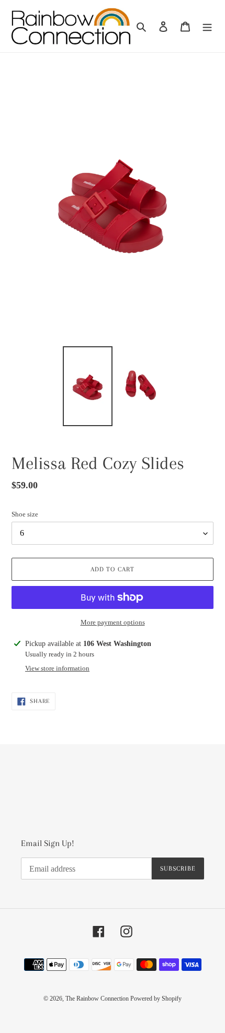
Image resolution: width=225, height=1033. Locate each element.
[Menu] (207, 26)
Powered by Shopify (156, 998)
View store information (57, 668)
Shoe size (25, 514)
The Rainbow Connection (97, 998)
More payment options (113, 622)
